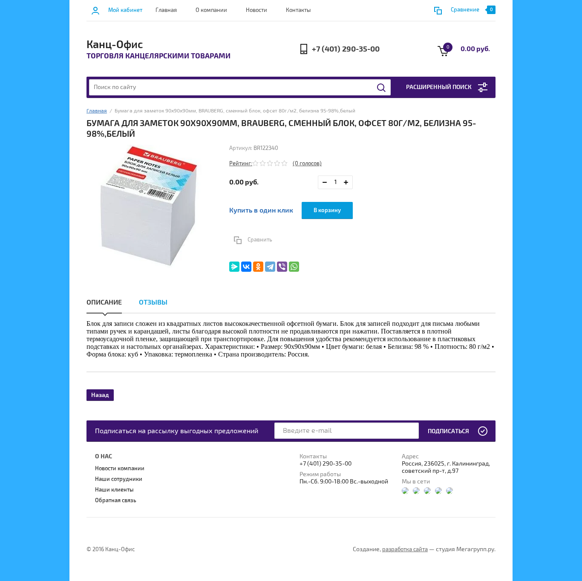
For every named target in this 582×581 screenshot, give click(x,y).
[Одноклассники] (258, 267)
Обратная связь (115, 500)
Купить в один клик (261, 210)
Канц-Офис (114, 45)
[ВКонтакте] (246, 267)
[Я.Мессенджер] (234, 267)
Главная (166, 10)
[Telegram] (270, 267)
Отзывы (153, 302)
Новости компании (119, 468)
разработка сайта (405, 549)
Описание (104, 302)
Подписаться (448, 431)
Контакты (298, 10)
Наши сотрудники (118, 479)
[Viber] (282, 267)
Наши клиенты (114, 489)
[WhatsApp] (294, 267)
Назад (100, 395)
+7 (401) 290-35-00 (346, 49)
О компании (211, 10)
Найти (381, 87)
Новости (256, 10)
